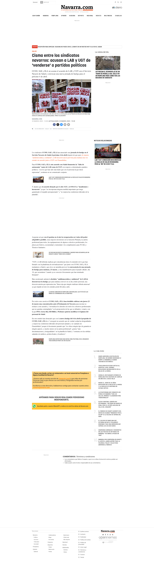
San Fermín (36, 15)
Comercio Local (64, 379)
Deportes (50, 545)
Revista (98, 15)
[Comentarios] (68, 124)
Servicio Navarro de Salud (61, 128)
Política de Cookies (85, 540)
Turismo (82, 554)
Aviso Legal (83, 547)
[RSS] (112, 535)
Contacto (82, 534)
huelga (72, 128)
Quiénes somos (84, 531)
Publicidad (83, 537)
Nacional (90, 15)
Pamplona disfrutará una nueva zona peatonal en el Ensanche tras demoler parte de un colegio (69, 340)
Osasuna (72, 15)
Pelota (50, 551)
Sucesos (36, 539)
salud (47, 128)
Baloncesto (51, 549)
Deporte (81, 15)
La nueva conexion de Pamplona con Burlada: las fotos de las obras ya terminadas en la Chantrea (68, 292)
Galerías (65, 549)
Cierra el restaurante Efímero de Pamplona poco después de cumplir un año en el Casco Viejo (110, 377)
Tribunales (36, 541)
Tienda (82, 557)
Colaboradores (52, 535)
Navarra (46, 15)
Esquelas (118, 15)
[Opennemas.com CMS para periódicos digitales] (108, 539)
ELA (51, 128)
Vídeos (65, 552)
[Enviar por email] (64, 124)
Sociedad (36, 544)
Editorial (36, 551)
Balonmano (66, 535)
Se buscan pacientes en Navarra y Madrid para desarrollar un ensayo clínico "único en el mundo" (69, 253)
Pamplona (55, 15)
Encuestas (51, 539)
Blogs (50, 537)
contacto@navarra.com (41, 387)
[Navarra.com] (77, 7)
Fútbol (50, 547)
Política (36, 537)
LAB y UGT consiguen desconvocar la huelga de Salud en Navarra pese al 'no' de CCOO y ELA (69, 178)
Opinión (63, 15)
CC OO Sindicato (39, 128)
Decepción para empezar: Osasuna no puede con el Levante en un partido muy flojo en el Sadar (70, 46)
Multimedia (108, 15)
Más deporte (66, 539)
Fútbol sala (66, 537)
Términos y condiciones (85, 457)
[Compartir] (54, 124)
